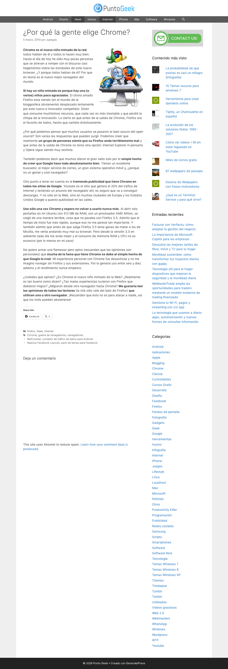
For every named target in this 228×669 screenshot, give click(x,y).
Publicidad (159, 520)
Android (48, 19)
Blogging (158, 363)
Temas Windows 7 (165, 564)
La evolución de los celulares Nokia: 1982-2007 (182, 129)
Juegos (157, 466)
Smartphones (161, 542)
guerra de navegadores (52, 335)
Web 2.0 (158, 613)
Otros (156, 504)
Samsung (158, 531)
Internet (108, 19)
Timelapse (159, 586)
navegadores (75, 335)
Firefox (31, 331)
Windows (169, 19)
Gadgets (158, 423)
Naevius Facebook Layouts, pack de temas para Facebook (62, 342)
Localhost (159, 482)
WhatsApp (159, 624)
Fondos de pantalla (166, 412)
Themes (158, 580)
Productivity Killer (164, 510)
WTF (155, 640)
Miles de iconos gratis (181, 160)
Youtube (158, 645)
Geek (78, 19)
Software (151, 19)
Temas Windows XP (166, 575)
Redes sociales (163, 526)
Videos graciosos (164, 607)
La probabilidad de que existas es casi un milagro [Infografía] (184, 72)
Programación (162, 515)
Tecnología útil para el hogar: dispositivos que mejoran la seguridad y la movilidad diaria (174, 273)
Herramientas (162, 439)
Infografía (159, 450)
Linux (156, 477)
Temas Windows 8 (165, 569)
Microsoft (158, 493)
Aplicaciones (161, 352)
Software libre (162, 553)
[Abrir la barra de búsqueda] (183, 19)
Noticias (158, 499)
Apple (156, 357)
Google (157, 433)
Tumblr (157, 591)
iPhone (123, 19)
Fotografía (159, 417)
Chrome (32, 335)
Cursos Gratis (162, 385)
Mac (136, 19)
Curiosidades (161, 379)
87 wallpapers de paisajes (184, 171)
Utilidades (159, 602)
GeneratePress (135, 663)
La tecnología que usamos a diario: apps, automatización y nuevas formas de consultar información (177, 317)
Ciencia (157, 374)
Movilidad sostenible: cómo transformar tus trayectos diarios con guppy (175, 259)
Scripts (157, 537)
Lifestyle (158, 472)
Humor (92, 19)
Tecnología (160, 558)
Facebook (159, 401)
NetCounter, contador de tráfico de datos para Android (60, 338)
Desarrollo (159, 390)
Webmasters (161, 618)
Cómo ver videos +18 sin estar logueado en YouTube (183, 147)
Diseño (63, 19)
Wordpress (159, 635)
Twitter (157, 596)
